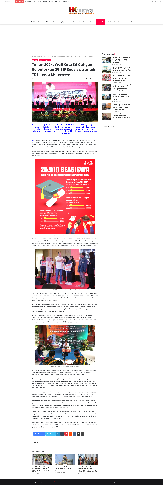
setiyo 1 (35, 79)
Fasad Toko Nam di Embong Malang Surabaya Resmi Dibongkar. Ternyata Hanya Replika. (40, 469)
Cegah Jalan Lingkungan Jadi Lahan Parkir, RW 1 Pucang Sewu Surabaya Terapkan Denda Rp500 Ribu (121, 106)
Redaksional (100, 482)
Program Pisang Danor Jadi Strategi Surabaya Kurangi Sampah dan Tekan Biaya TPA (121, 68)
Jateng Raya (61, 22)
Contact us (128, 482)
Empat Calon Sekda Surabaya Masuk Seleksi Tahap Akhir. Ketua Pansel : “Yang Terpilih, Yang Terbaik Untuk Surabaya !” (88, 469)
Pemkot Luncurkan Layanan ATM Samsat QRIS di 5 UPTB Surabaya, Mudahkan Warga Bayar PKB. (121, 60)
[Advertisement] (81, 39)
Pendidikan (82, 22)
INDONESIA (58, 482)
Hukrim (69, 22)
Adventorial (100, 22)
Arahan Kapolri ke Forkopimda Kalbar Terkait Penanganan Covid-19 (64, 468)
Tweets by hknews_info (108, 126)
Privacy (113, 482)
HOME (33, 22)
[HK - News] (81, 10)
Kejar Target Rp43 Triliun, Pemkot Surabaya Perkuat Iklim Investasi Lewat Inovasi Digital (121, 97)
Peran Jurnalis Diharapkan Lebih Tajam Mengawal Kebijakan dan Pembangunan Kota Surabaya (121, 116)
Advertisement (120, 482)
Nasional (40, 22)
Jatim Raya (53, 22)
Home (34, 56)
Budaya (75, 22)
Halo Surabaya (91, 22)
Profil (107, 22)
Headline (41, 60)
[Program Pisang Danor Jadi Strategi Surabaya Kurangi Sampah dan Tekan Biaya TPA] (106, 69)
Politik (46, 22)
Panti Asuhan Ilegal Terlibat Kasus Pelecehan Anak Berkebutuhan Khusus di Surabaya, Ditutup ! (121, 77)
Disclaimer (107, 482)
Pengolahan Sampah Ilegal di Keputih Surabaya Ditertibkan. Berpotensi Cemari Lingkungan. (121, 87)
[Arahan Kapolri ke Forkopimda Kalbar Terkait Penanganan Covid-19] (65, 459)
